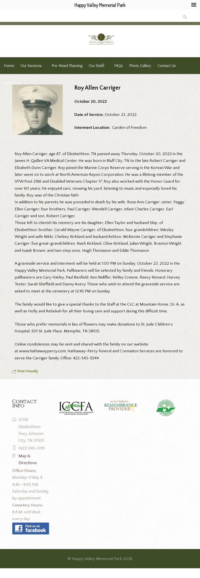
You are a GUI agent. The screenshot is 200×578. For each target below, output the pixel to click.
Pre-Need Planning (67, 66)
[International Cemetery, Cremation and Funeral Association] (30, 526)
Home (9, 66)
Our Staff (96, 66)
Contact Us (167, 66)
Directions (12, 83)
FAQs (118, 66)
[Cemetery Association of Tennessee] (166, 409)
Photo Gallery (140, 66)
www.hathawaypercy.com (42, 351)
